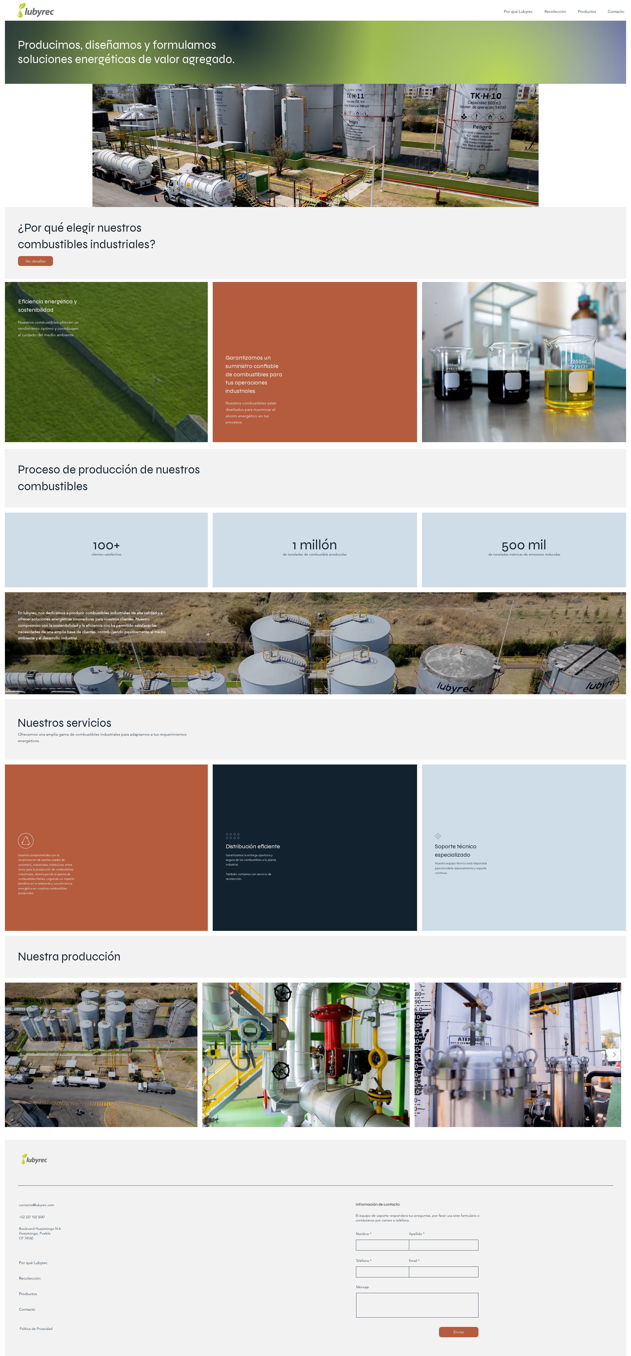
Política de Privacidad (36, 1328)
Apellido (415, 1233)
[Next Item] (614, 1055)
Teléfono (362, 1260)
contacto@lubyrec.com (36, 1205)
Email (413, 1260)
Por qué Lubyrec (33, 1262)
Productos (28, 1293)
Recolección (30, 1278)
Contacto (27, 1309)
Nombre (362, 1233)
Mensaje (362, 1287)
